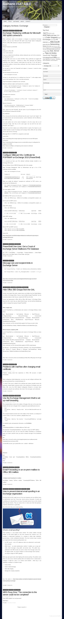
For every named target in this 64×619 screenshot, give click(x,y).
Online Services (54, 46)
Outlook (47, 47)
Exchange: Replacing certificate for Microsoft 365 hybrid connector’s (21, 34)
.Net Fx (45, 33)
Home (5, 21)
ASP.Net (46, 35)
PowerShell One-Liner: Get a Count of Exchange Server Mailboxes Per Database (21, 247)
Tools (10, 21)
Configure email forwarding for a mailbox (12, 478)
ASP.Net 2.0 (54, 35)
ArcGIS (52, 33)
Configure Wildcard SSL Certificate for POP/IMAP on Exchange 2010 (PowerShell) (21, 156)
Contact (28, 21)
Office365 (17, 30)
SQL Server (54, 51)
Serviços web (50, 49)
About (22, 21)
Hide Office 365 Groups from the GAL (19, 289)
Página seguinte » (22, 607)
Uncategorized (48, 57)
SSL (21, 30)
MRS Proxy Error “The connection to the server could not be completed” (20, 593)
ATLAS (44, 37)
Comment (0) (9, 147)
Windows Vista (49, 60)
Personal (51, 47)
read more (5, 600)
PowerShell (17, 244)
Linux (49, 42)
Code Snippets (6, 287)
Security (45, 49)
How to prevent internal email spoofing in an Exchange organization (21, 492)
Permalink (5, 147)
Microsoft (11, 30)
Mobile (44, 44)
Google (54, 39)
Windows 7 (54, 59)
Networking (54, 44)
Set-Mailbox (29, 423)
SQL (48, 51)
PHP (54, 47)
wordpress (55, 60)
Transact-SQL (46, 55)
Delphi (59, 37)
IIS (57, 39)
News (45, 46)
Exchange (5, 30)
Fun (51, 39)
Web (47, 59)
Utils (55, 57)
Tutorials (54, 55)
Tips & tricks (17, 589)
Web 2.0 (50, 59)
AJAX (49, 33)
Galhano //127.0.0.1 (17, 4)
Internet (45, 42)
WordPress (59, 615)
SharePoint (57, 49)
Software (16, 21)
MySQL (48, 44)
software (45, 51)
